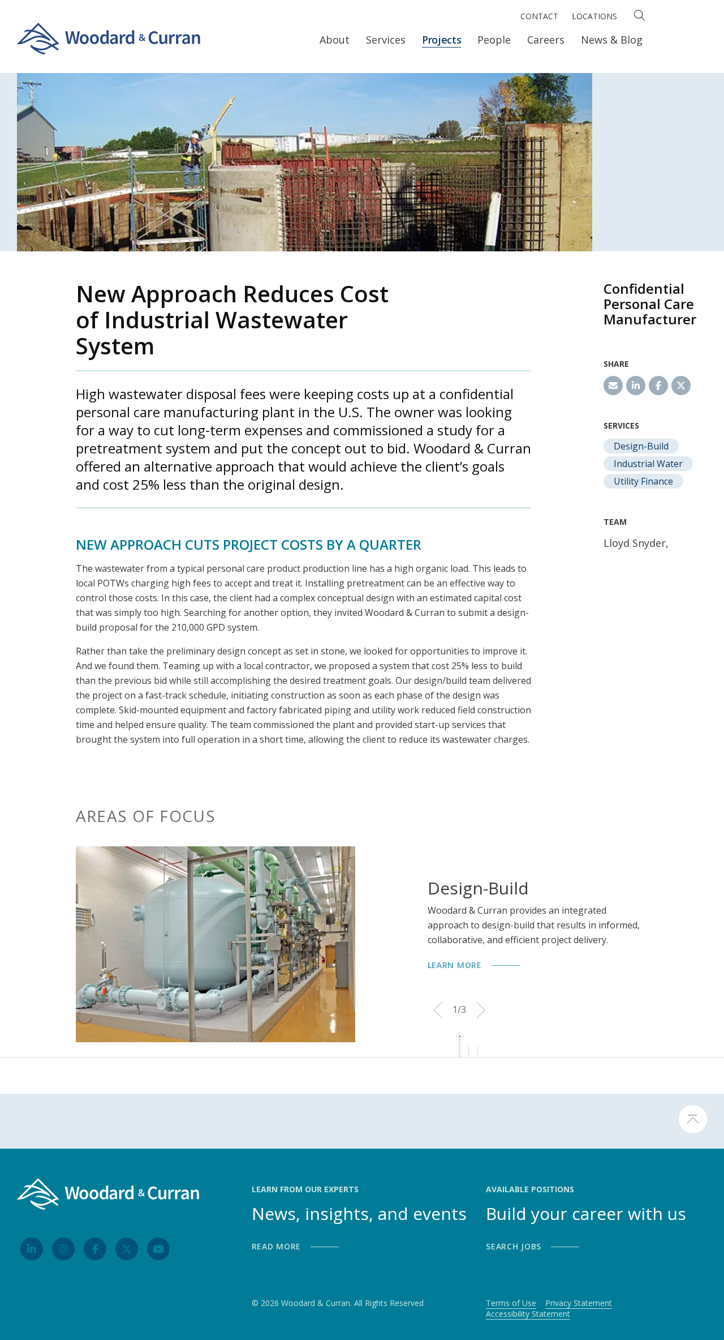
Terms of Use (511, 1303)
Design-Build (641, 446)
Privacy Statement (578, 1303)
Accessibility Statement (528, 1314)
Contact (539, 16)
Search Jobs (513, 1246)
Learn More (455, 965)
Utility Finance (643, 481)
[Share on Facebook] (658, 385)
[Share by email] (613, 385)
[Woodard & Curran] (108, 36)
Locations (594, 16)
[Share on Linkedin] (635, 385)
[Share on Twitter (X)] (681, 385)
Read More (276, 1246)
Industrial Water (648, 463)
